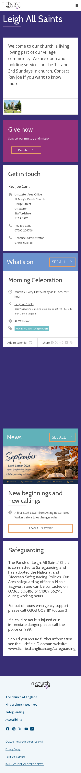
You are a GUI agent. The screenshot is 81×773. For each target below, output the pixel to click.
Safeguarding (15, 712)
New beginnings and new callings (35, 497)
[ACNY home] (11, 5)
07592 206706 (24, 230)
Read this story (40, 528)
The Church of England (21, 697)
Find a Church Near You (22, 704)
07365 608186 (24, 242)
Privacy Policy (13, 749)
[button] (77, 5)
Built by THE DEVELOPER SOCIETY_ (25, 764)
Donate (23, 150)
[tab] (20, 342)
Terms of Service (15, 756)
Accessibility (14, 719)
